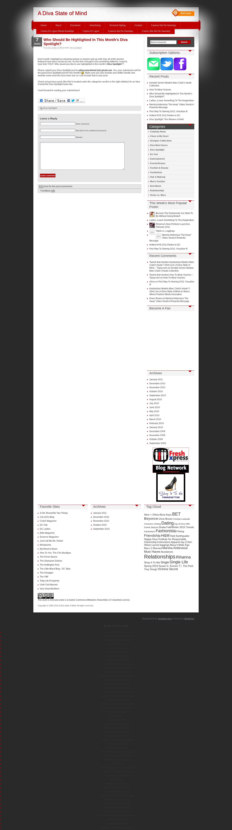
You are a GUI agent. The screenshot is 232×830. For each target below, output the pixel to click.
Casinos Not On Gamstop (163, 25)
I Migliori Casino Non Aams (117, 755)
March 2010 (155, 419)
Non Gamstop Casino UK (117, 680)
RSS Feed (186, 13)
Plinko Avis (117, 763)
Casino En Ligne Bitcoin (117, 736)
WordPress (189, 619)
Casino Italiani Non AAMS (117, 803)
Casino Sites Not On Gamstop (117, 664)
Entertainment (157, 159)
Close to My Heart (159, 136)
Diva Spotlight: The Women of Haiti (166, 119)
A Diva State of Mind (62, 13)
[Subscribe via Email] (153, 69)
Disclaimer (75, 25)
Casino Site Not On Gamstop (156, 31)
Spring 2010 (151, 565)
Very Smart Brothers (49, 588)
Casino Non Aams (117, 644)
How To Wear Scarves (160, 89)
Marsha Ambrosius (175, 548)
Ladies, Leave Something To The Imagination (171, 100)
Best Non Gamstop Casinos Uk (117, 632)
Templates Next (165, 619)
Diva (183, 524)
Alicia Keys (165, 514)
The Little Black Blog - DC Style (55, 569)
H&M (165, 535)
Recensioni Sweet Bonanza (117, 771)
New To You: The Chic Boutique (55, 553)
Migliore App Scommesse (117, 759)
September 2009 (157, 443)
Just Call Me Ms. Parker (51, 541)
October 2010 (156, 391)
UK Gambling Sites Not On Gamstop (117, 676)
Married (157, 548)
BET (176, 514)
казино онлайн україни (117, 791)
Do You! (154, 154)
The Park (188, 565)
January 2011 (156, 379)
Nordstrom (167, 551)
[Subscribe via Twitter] (167, 69)
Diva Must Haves (159, 145)
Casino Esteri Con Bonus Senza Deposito (117, 815)
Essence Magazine (49, 537)
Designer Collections (161, 140)
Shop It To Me (152, 562)
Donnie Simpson (151, 527)
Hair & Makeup (157, 177)
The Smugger (46, 573)
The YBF (44, 576)
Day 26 (177, 524)
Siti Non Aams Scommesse (117, 811)
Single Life (178, 562)
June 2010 (154, 407)
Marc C (148, 548)
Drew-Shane (155, 298)
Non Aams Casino (117, 648)
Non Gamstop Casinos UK (117, 684)
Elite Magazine (47, 533)
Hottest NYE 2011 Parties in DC (164, 115)
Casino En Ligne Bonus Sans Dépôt (117, 767)
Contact (138, 25)
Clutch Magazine (48, 521)
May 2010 (154, 411)
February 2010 (156, 423)
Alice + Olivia (151, 514)
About (58, 25)
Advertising (95, 25)
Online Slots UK (117, 720)
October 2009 (156, 439)
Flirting (180, 531)
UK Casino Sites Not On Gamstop (117, 704)
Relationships (157, 190)
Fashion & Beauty (159, 168)
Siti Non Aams (117, 779)
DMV (188, 524)
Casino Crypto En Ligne (117, 799)
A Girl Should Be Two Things (54, 513)
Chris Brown (166, 518)
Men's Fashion (157, 181)
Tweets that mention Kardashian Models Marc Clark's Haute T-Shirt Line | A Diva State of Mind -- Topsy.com (171, 265)
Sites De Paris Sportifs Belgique (117, 740)
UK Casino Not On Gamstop (117, 688)
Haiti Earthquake (179, 535)
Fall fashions (149, 531)
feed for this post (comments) (55, 186)
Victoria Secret (168, 569)
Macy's (174, 544)
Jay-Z (183, 542)
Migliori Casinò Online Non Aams (117, 795)
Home (44, 25)
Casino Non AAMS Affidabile (117, 807)
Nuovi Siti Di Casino (117, 819)
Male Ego (184, 544)
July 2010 (154, 403)
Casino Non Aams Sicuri (117, 732)
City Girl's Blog (47, 517)
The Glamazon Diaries (51, 561)
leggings (164, 544)
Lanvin (155, 544)
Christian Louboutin (181, 519)
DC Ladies (45, 529)
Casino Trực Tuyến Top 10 (117, 636)
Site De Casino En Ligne (117, 783)
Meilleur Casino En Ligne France (117, 827)
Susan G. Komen (168, 565)
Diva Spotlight (76, 48)
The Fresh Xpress (48, 557)
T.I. (180, 565)
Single (165, 562)
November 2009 (157, 435)
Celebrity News (158, 131)
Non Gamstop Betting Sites (117, 640)
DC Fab (43, 525)
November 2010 (157, 387)
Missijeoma (45, 545)
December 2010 (157, 383)
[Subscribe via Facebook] (180, 69)
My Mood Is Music (48, 549)
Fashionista (156, 172)
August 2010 (155, 399)
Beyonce (151, 518)
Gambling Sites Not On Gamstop (117, 696)
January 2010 (156, 427)
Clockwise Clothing (152, 524)
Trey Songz (150, 569)
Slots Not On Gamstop (117, 712)
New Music (155, 186)
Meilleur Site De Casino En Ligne (117, 751)
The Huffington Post (49, 565)
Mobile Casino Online (117, 744)
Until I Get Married (49, 584)
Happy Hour (151, 539)
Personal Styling (117, 25)
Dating (167, 523)
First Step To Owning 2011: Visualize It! (168, 111)
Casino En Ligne (91, 31)
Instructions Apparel (168, 542)
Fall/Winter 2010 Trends (180, 527)
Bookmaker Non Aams (117, 747)
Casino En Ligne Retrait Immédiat (57, 31)
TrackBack (47, 190)
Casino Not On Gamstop (117, 652)
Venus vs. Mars (158, 195)
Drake (162, 527)
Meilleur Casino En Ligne (117, 692)
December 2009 (157, 431)
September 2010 (157, 395)
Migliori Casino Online (117, 823)
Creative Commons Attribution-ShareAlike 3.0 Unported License (98, 600)
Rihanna (183, 557)
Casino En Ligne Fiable (117, 775)
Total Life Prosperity (49, 580)
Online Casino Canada (117, 672)
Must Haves (152, 551)
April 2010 (154, 415)
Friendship (152, 535)
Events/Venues (157, 163)
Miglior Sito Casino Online (117, 787)
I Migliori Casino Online (117, 660)
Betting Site (117, 716)
